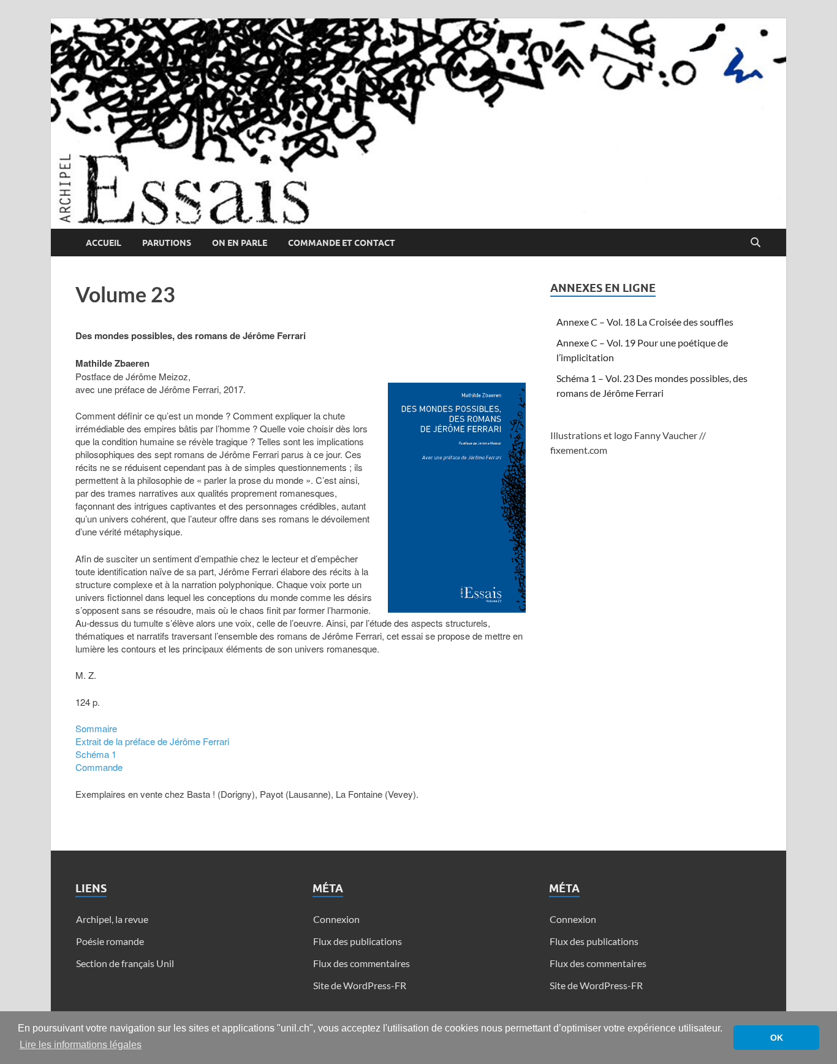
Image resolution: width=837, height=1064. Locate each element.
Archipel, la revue (112, 919)
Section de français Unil (125, 963)
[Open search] (755, 243)
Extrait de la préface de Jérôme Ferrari (152, 741)
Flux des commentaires (361, 963)
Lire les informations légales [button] (81, 1044)
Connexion (336, 919)
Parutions (166, 243)
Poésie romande (110, 941)
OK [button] (776, 1038)
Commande (99, 766)
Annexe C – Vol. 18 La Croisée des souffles (644, 321)
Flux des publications (357, 941)
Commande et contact (341, 243)
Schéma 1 (95, 754)
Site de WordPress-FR (359, 985)
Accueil (103, 243)
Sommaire (96, 728)
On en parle (239, 243)
